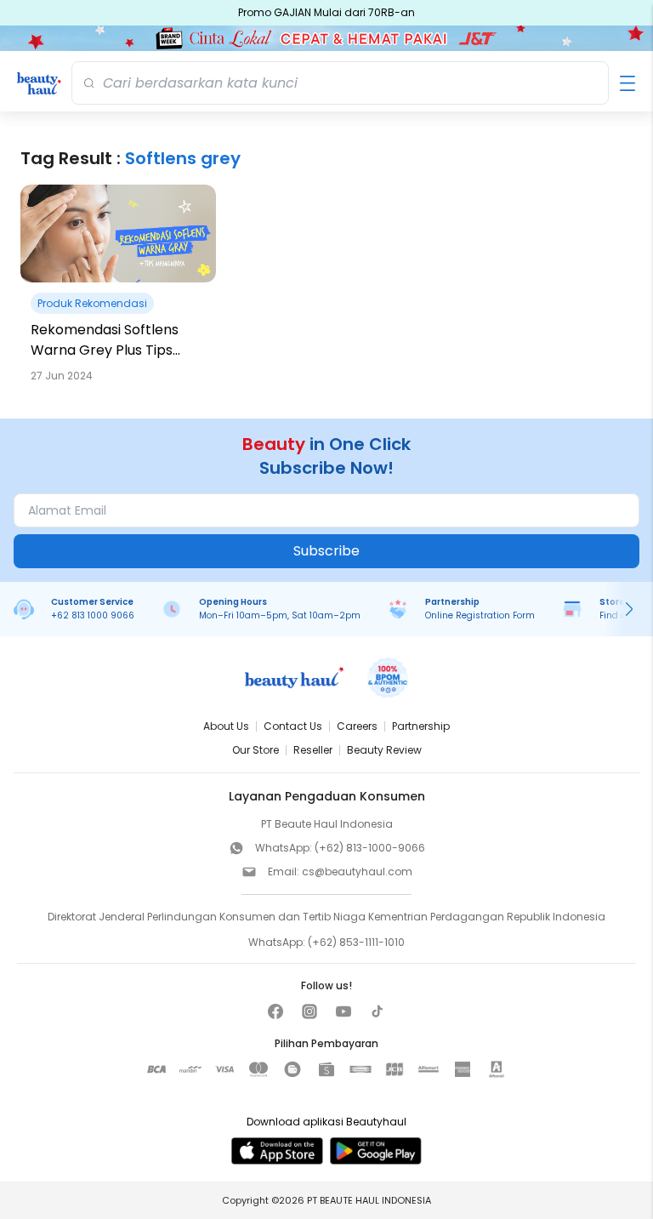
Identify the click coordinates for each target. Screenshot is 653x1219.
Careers (357, 726)
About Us (226, 726)
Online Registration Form (480, 615)
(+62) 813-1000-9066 (370, 847)
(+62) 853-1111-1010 (356, 942)
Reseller (312, 750)
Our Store (255, 750)
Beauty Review (384, 750)
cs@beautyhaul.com (357, 871)
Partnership (421, 726)
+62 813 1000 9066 (92, 615)
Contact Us (293, 726)
